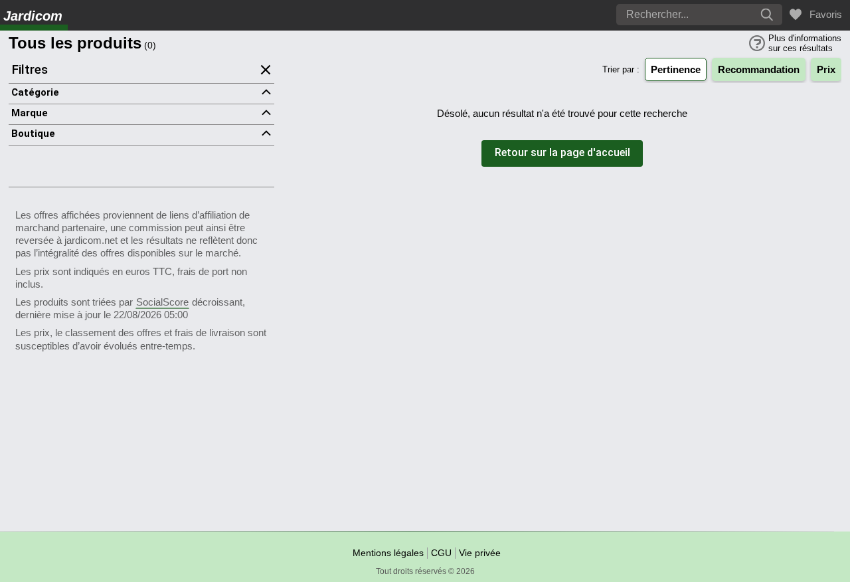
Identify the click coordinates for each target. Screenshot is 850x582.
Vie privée (480, 552)
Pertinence (676, 69)
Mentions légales (388, 552)
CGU (441, 552)
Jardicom (32, 16)
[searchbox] (660, 14)
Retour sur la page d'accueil (562, 153)
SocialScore (162, 302)
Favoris (823, 14)
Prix (826, 69)
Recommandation (759, 69)
